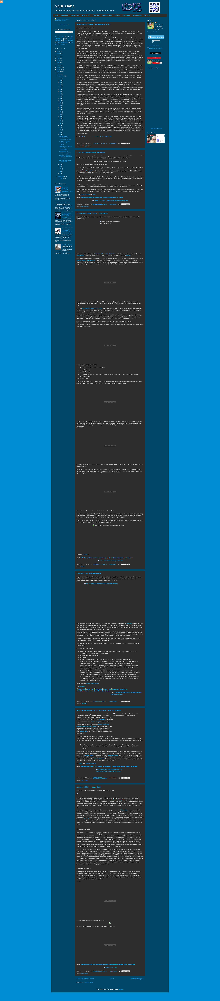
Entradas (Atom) (88, 982)
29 (60, 82)
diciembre (61, 76)
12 (60, 121)
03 (60, 169)
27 (60, 87)
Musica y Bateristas (86, 146)
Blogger (121, 989)
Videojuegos (84, 973)
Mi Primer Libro (107, 15)
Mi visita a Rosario (67, 244)
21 (60, 100)
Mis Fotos (59, 37)
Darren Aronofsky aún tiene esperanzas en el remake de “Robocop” (99, 710)
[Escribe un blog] (124, 143)
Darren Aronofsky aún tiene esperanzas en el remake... (65, 156)
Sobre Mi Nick (86, 15)
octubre (60, 178)
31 (60, 78)
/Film (80, 763)
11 (60, 123)
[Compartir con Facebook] (127, 143)
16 (60, 112)
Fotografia (84, 703)
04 (60, 166)
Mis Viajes (147, 15)
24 (60, 93)
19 (60, 105)
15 (60, 114)
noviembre (61, 176)
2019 (58, 53)
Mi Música (117, 15)
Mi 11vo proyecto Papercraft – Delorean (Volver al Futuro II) (67, 215)
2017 (58, 58)
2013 (58, 67)
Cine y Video (84, 780)
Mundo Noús (64, 15)
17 (60, 109)
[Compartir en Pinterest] (129, 143)
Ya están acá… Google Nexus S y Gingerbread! (92, 213)
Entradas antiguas (137, 979)
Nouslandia (65, 6)
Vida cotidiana (85, 206)
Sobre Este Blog (75, 15)
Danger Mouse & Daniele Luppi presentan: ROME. (94, 24)
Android (83, 566)
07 (60, 132)
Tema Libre (96, 15)
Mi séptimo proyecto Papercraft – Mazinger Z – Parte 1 (67, 189)
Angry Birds (124, 810)
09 (60, 127)
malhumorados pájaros (117, 800)
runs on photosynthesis (87, 171)
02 (60, 171)
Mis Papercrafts (137, 15)
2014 (58, 65)
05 (60, 164)
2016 (58, 60)
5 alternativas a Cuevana (62, 202)
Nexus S (128, 255)
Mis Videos (69, 41)
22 (60, 98)
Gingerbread (80, 255)
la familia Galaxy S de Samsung (86, 260)
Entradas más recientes (85, 979)
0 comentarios (112, 143)
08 (60, 130)
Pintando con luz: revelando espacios (89, 573)
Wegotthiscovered (91, 763)
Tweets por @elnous (156, 128)
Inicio (56, 15)
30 (60, 80)
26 (60, 89)
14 (60, 116)
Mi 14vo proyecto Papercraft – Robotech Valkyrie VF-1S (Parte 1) (67, 231)
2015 (58, 62)
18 (60, 107)
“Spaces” (129, 623)
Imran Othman (85, 194)
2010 (58, 74)
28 (60, 84)
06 (60, 134)
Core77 (94, 194)
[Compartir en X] (125, 143)
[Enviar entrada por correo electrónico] (119, 143)
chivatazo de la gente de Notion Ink (104, 253)
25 (60, 91)
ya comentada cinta (99, 758)
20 (60, 103)
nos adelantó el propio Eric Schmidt (92, 308)
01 (60, 173)
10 (60, 125)
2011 (58, 71)
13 (60, 118)
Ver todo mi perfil (152, 32)
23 (60, 96)
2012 (58, 69)
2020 (58, 51)
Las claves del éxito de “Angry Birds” (89, 787)
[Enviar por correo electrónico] (122, 143)
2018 (58, 56)
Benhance (82, 686)
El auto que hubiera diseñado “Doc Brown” (91, 152)
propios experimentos (92, 683)
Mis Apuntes (126, 15)
